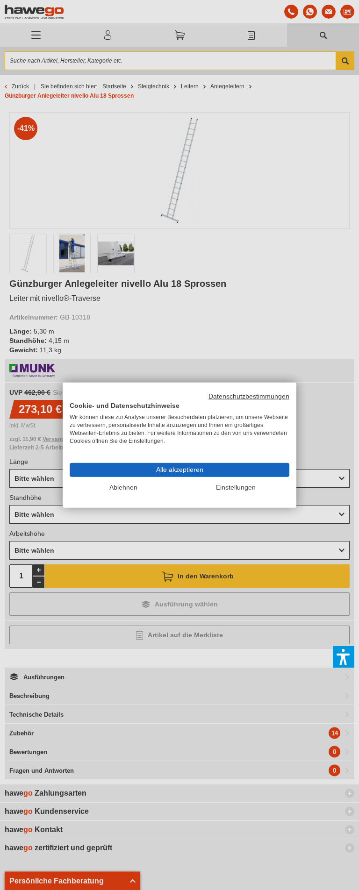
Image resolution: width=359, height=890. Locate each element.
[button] (343, 657)
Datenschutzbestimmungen (248, 395)
